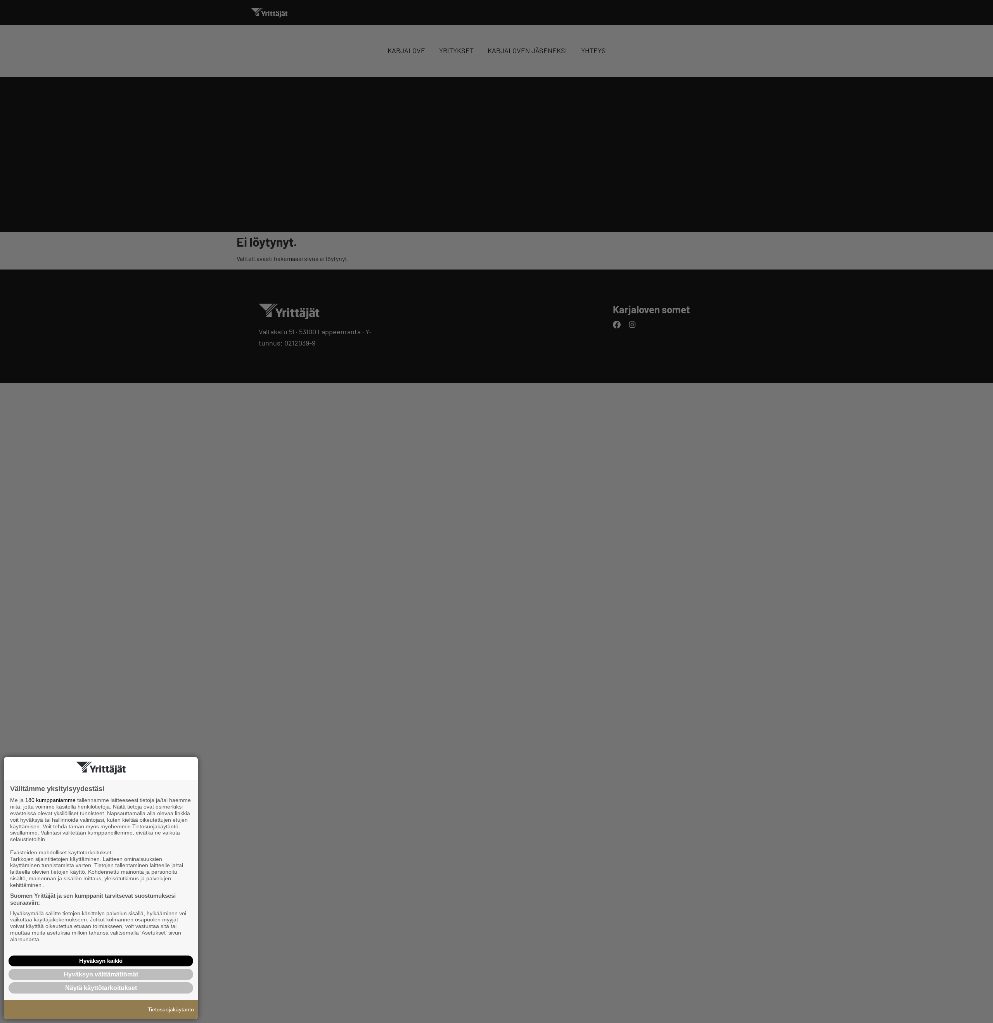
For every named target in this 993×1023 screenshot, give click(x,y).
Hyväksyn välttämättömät (101, 974)
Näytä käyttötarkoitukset (101, 988)
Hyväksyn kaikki (101, 960)
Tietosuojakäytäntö (171, 1009)
